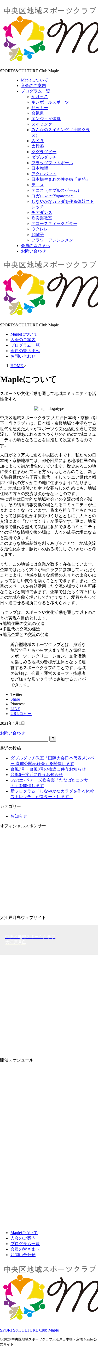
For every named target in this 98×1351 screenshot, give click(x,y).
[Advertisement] (49, 1004)
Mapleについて (24, 334)
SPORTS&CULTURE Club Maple (29, 1330)
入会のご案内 (23, 339)
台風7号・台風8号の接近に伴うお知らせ (48, 769)
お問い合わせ (23, 356)
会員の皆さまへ (25, 350)
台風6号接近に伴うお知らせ (36, 774)
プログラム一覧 (25, 345)
